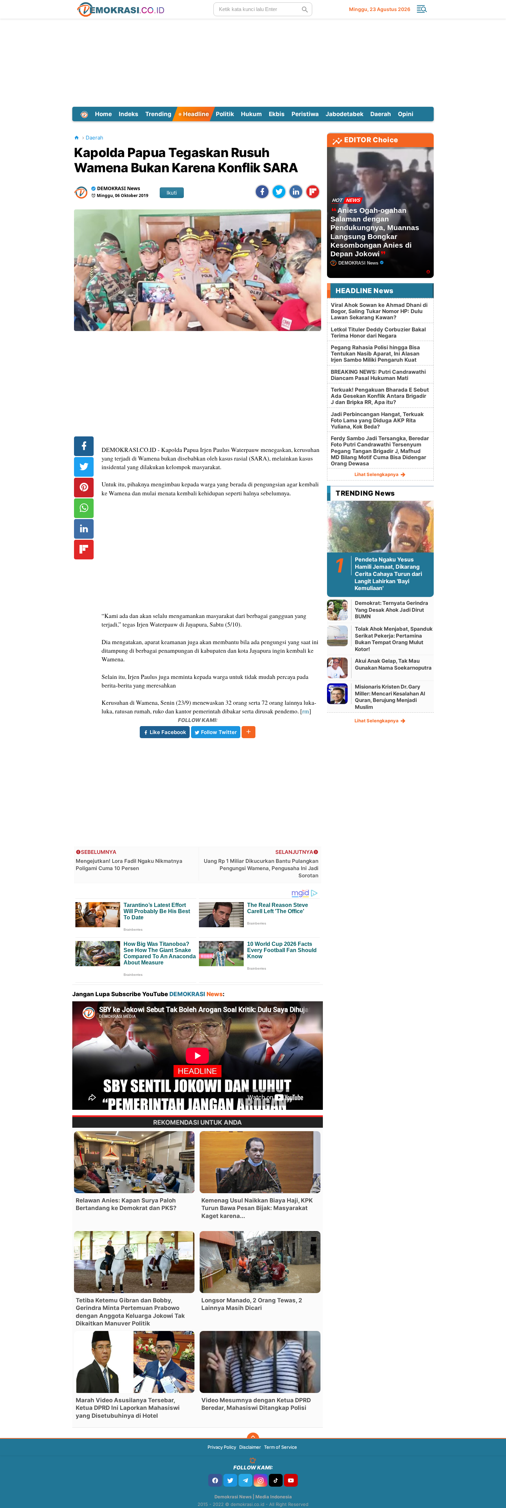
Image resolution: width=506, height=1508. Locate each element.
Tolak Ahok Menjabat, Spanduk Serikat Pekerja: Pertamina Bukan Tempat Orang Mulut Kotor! (394, 639)
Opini (405, 114)
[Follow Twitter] (230, 1480)
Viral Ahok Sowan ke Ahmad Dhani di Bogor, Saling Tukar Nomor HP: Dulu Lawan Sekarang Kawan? (379, 311)
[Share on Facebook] (262, 191)
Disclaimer (250, 1447)
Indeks (128, 114)
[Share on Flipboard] (312, 191)
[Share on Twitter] (279, 191)
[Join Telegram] (245, 1480)
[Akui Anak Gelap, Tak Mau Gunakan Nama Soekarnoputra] (337, 668)
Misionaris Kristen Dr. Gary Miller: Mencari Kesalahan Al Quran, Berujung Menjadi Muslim (390, 696)
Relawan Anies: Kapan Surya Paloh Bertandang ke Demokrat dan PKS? (126, 1204)
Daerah (380, 114)
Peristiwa (305, 114)
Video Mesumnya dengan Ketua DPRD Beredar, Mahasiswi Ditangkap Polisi (256, 1404)
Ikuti (172, 192)
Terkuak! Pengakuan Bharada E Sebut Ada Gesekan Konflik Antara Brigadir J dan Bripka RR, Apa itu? (380, 395)
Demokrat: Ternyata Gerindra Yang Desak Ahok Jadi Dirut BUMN (391, 610)
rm (305, 711)
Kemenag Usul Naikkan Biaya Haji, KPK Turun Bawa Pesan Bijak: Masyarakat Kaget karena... (257, 1208)
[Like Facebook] (215, 1480)
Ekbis (277, 114)
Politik (225, 114)
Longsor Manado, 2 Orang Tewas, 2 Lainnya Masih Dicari (251, 1304)
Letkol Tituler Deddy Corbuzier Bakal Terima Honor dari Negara (378, 332)
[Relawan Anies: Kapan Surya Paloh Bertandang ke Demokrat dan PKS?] (134, 1162)
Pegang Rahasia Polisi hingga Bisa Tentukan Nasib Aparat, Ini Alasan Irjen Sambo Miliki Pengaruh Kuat (375, 353)
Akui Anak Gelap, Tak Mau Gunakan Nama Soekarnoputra (393, 664)
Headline (195, 114)
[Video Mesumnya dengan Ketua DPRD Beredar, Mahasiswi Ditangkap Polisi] (260, 1362)
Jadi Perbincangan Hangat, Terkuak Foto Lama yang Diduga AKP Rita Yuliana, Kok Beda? (377, 420)
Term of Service (280, 1447)
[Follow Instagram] (260, 1480)
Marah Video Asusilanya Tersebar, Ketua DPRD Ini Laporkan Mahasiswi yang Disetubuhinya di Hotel (128, 1408)
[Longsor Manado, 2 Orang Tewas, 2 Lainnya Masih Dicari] (260, 1262)
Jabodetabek (344, 114)
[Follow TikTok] (276, 1480)
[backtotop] (253, 1439)
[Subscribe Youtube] (291, 1480)
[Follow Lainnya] (248, 732)
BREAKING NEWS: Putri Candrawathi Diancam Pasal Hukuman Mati (378, 375)
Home (103, 114)
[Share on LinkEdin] (295, 191)
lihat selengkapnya (377, 474)
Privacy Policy (222, 1447)
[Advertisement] (253, 62)
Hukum (251, 114)
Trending (158, 114)
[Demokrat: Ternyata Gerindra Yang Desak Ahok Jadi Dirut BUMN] (337, 610)
